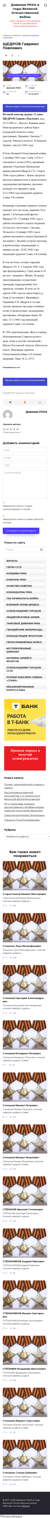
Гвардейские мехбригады (24, 629)
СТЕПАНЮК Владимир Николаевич (24, 1368)
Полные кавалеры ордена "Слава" (23, 75)
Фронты (12, 561)
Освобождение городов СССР (23, 669)
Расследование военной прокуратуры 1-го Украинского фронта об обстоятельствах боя (22, 796)
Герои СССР (14, 567)
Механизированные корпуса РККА (20, 688)
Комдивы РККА (16, 573)
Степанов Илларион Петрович (22, 1053)
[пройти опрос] (25, 110)
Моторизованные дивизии (18, 650)
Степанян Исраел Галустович (21, 1420)
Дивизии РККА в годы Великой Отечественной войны (25, 11)
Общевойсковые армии (22, 617)
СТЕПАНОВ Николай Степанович (23, 1209)
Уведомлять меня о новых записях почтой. (23, 521)
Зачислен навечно (19, 586)
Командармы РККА (19, 592)
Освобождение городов (23, 611)
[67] (25, 384)
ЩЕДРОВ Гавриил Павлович (19, 393)
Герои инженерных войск (24, 642)
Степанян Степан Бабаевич (20, 1472)
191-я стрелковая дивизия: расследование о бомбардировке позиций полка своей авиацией (24, 807)
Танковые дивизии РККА (23, 623)
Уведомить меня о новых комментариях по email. (17, 508)
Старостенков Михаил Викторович (24, 815)
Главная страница (12, 36)
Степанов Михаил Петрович (20, 1105)
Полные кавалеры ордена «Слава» (24, 679)
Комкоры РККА (16, 579)
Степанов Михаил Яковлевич (21, 1157)
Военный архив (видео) (22, 604)
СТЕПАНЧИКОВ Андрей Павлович (23, 1261)
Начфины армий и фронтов (19, 660)
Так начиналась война (22, 598)
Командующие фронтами (24, 636)
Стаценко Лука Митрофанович (22, 820)
